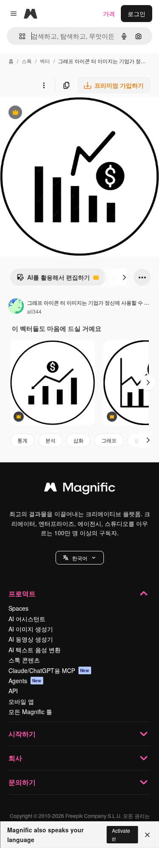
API (13, 691)
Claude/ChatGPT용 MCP (48, 670)
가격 (109, 13)
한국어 (79, 558)
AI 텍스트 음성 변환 (34, 649)
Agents (25, 680)
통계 (22, 440)
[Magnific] (79, 489)
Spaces (18, 608)
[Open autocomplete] (19, 36)
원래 (48, 113)
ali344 (34, 311)
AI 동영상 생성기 (30, 639)
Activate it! (121, 834)
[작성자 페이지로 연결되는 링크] (16, 306)
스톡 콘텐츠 (24, 660)
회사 (15, 758)
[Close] (147, 835)
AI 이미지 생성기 (30, 629)
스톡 (27, 60)
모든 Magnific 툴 (30, 711)
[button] (80, 557)
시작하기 (22, 734)
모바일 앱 (21, 701)
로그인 (136, 13)
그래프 (109, 440)
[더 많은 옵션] (43, 85)
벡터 (45, 60)
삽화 (78, 440)
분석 (50, 440)
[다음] (124, 277)
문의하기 (22, 782)
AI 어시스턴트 (26, 618)
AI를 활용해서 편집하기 (53, 279)
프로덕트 (22, 593)
